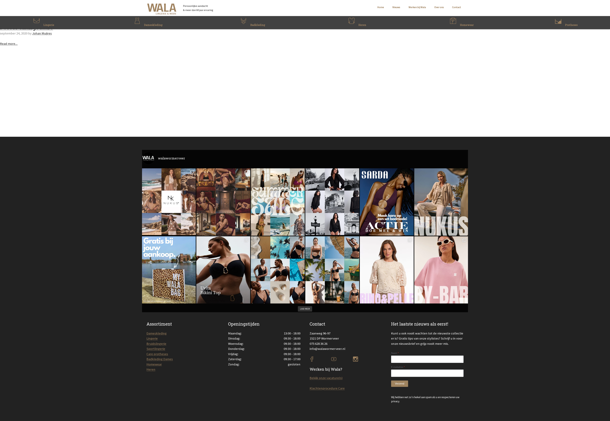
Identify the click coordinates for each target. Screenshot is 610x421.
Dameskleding (156, 333)
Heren (150, 369)
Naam (395, 353)
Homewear (154, 364)
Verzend (399, 383)
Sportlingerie (155, 349)
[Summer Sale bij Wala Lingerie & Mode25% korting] (278, 202)
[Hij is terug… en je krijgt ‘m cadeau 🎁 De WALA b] (169, 269)
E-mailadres (398, 367)
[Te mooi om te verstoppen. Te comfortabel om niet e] (332, 201)
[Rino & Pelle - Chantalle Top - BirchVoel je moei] (387, 269)
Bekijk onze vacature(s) (326, 378)
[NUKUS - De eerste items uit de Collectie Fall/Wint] (169, 201)
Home (380, 7)
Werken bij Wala (417, 7)
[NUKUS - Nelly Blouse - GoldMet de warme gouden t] (441, 202)
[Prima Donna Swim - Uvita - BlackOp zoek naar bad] (278, 269)
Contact (456, 7)
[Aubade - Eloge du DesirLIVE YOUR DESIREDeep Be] (223, 202)
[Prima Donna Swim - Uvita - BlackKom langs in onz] (223, 269)
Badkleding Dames (159, 359)
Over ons (439, 7)
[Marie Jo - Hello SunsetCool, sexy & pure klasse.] (332, 269)
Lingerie (152, 338)
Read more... (9, 44)
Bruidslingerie (156, 344)
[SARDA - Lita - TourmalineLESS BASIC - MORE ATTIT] (387, 202)
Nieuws (396, 7)
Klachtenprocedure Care (327, 388)
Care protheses (157, 354)
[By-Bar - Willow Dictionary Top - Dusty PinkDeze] (441, 269)
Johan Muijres (42, 33)
